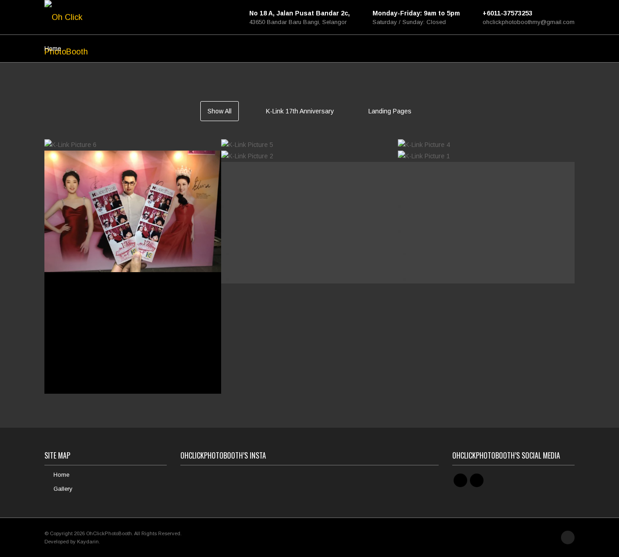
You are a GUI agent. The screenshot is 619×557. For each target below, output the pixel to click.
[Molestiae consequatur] (133, 355)
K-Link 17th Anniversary (300, 111)
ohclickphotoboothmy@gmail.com (529, 22)
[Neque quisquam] (486, 245)
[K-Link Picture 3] (133, 228)
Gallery (63, 488)
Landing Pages (389, 111)
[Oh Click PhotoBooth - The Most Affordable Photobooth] (69, 17)
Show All (220, 111)
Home (52, 48)
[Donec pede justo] (309, 245)
